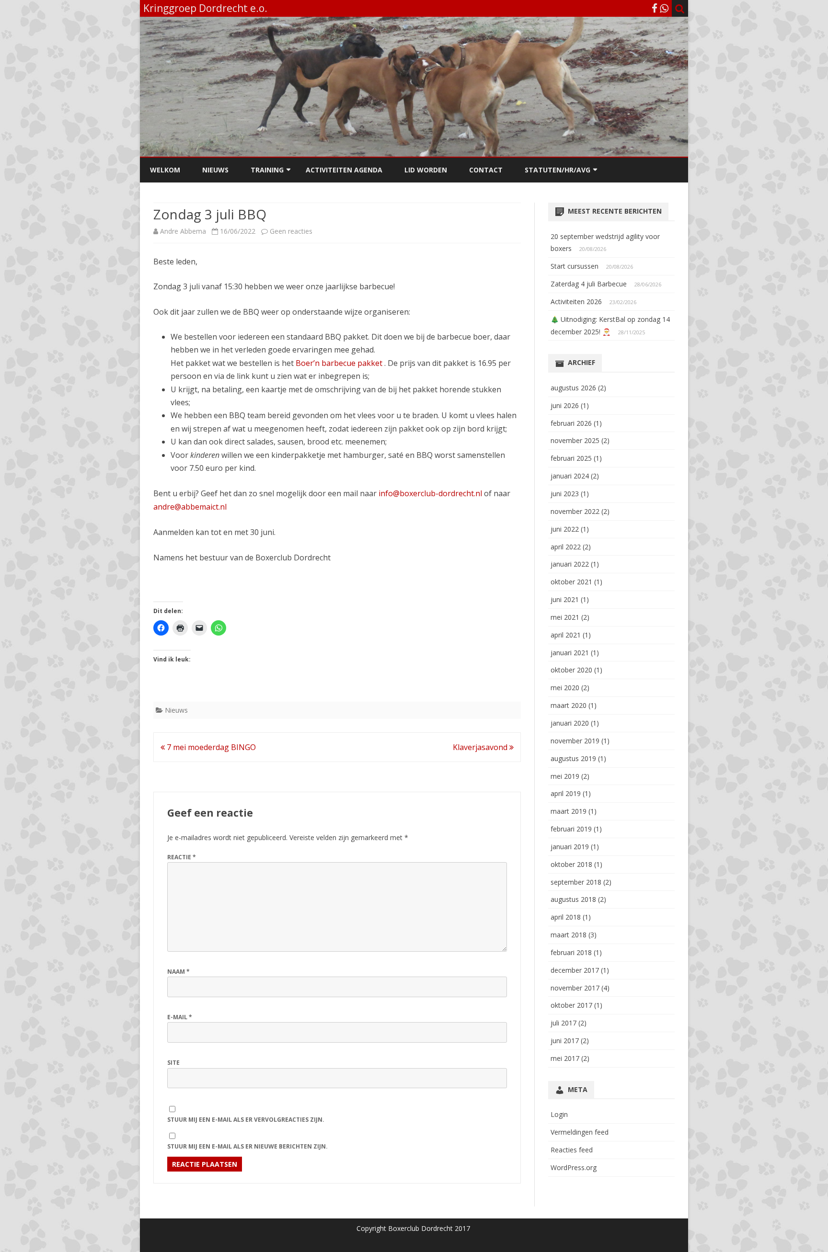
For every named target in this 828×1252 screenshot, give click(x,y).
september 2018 (576, 882)
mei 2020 (565, 687)
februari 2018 (571, 952)
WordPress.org (574, 1167)
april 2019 (566, 793)
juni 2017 (565, 1040)
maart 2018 (568, 934)
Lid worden (425, 169)
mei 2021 (565, 617)
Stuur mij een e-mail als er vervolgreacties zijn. (245, 1119)
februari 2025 (571, 458)
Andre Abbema (183, 231)
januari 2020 (570, 723)
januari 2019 (570, 846)
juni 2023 (565, 493)
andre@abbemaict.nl (190, 506)
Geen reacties (291, 231)
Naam (178, 971)
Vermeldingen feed (580, 1132)
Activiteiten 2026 (576, 301)
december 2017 (575, 970)
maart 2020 (568, 705)
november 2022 (575, 511)
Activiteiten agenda (344, 169)
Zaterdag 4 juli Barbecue (589, 283)
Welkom (165, 169)
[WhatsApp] (664, 8)
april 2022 (566, 546)
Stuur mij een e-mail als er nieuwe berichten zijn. (247, 1146)
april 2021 (566, 634)
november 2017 (575, 987)
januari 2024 (570, 475)
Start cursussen (574, 266)
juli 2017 (563, 1022)
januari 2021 (570, 652)
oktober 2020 (571, 669)
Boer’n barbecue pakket (339, 363)
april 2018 (566, 917)
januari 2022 (570, 564)
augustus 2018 (573, 899)
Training (267, 169)
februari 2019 (571, 828)
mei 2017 (565, 1058)
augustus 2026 (573, 387)
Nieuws (215, 169)
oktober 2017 (571, 1005)
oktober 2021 (571, 581)
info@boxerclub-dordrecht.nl (429, 493)
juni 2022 (565, 529)
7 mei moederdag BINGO (210, 747)
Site (173, 1063)
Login (559, 1114)
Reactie (181, 857)
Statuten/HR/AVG (557, 169)
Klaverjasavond (481, 747)
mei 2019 (565, 776)
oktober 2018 (571, 864)
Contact (486, 169)
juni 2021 (565, 599)
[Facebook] (654, 8)
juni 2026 (565, 405)
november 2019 (575, 740)
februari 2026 (571, 423)
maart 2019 (568, 811)
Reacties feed (572, 1149)
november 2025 (575, 440)
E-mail (179, 1017)
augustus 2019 (573, 758)
